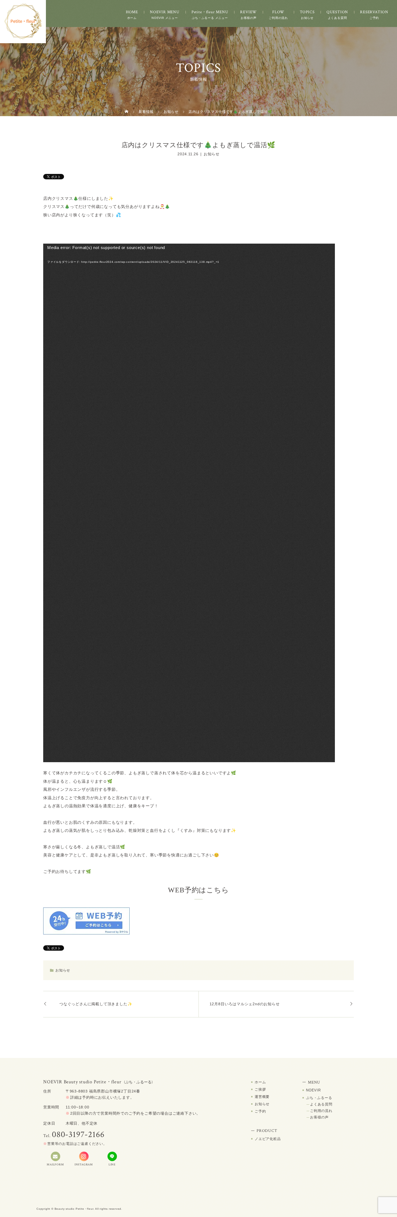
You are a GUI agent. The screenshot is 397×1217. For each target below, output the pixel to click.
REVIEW (248, 12)
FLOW (278, 12)
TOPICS (307, 12)
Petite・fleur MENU (209, 12)
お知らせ (212, 154)
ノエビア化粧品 (268, 1139)
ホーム (260, 1082)
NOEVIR (313, 1090)
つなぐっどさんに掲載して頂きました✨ (95, 1004)
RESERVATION (374, 12)
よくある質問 (321, 1104)
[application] (189, 503)
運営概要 (262, 1097)
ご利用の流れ (321, 1111)
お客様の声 (319, 1117)
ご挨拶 (260, 1089)
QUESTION (337, 12)
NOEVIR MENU (165, 12)
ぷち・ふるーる (319, 1098)
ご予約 (260, 1111)
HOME (132, 12)
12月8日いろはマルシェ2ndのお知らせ (245, 1004)
